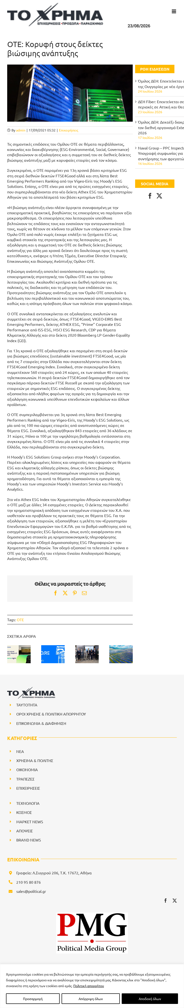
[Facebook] (150, 196)
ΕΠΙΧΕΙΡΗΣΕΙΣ (28, 788)
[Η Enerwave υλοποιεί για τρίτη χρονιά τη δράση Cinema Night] (19, 654)
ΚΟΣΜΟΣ (24, 812)
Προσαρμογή (33, 998)
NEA (20, 751)
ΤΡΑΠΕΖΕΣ (25, 778)
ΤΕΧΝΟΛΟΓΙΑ (28, 803)
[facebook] (165, 900)
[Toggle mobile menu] (174, 11)
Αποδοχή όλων (150, 998)
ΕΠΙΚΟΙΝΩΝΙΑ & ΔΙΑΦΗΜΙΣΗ (41, 723)
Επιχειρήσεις (68, 130)
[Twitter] (159, 196)
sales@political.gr (31, 891)
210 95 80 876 (28, 882)
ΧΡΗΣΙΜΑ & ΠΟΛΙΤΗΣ (34, 760)
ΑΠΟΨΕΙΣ (24, 830)
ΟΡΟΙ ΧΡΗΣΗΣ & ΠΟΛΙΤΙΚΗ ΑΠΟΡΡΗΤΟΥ (51, 713)
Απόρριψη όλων (91, 998)
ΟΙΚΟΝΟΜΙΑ (27, 769)
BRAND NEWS (28, 839)
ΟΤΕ (20, 619)
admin (20, 130)
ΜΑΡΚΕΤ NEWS (29, 821)
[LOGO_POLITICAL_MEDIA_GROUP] (92, 914)
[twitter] (174, 900)
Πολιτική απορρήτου (88, 986)
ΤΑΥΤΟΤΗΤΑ (26, 704)
